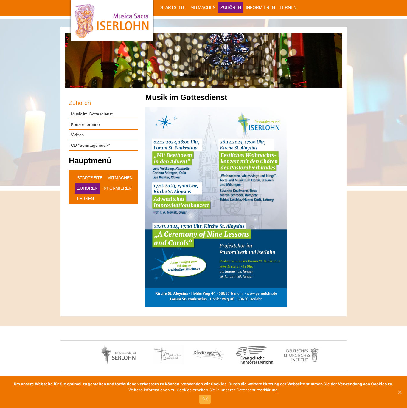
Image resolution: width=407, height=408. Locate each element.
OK (205, 398)
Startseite (173, 7)
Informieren (260, 7)
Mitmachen (203, 7)
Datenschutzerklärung (257, 389)
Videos (77, 134)
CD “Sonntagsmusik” (90, 145)
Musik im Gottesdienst (92, 114)
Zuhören (230, 7)
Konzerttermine (85, 124)
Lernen (288, 7)
